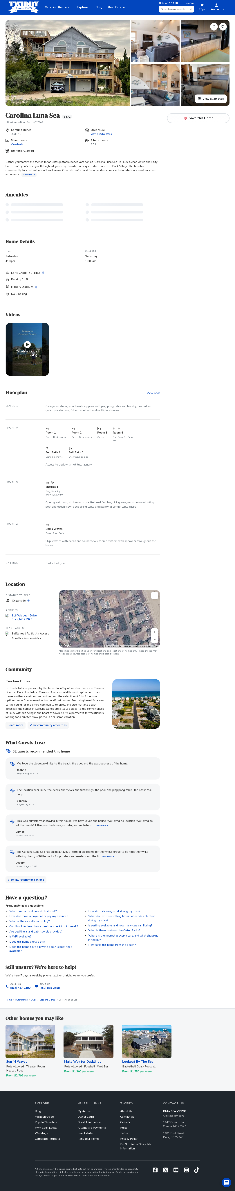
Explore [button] (82, 7)
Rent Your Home (88, 1139)
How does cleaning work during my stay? (114, 911)
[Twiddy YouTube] (177, 1171)
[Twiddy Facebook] (156, 1171)
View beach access (101, 134)
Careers (125, 1122)
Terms (156, 646)
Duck (33, 999)
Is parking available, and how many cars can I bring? (120, 925)
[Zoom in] (154, 632)
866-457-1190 (174, 1111)
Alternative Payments (92, 1128)
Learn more (15, 725)
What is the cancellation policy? (29, 921)
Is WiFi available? (20, 936)
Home (9, 999)
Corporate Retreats (47, 1139)
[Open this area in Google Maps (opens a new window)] (66, 645)
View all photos (213, 99)
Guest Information (89, 1122)
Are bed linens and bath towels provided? (36, 931)
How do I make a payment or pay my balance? (38, 916)
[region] (109, 619)
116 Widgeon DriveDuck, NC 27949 (24, 617)
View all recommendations (26, 880)
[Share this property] (214, 27)
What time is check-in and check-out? (33, 911)
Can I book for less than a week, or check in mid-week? (43, 926)
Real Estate (116, 7)
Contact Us (127, 1117)
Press (123, 1128)
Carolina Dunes (47, 999)
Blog (99, 7)
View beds (17, 144)
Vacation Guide (44, 1117)
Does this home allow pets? (27, 942)
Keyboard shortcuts (112, 646)
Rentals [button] (57, 7)
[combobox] (176, 9)
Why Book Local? (46, 1128)
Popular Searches (46, 1122)
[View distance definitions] (29, 600)
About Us (126, 1111)
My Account (85, 1111)
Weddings (41, 1133)
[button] (217, 7)
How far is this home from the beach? (112, 945)
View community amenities (48, 725)
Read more (29, 174)
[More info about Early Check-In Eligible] (44, 272)
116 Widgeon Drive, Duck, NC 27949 (24, 122)
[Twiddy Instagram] (188, 1171)
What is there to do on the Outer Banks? (114, 930)
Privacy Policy (129, 1139)
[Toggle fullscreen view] (154, 595)
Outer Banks (21, 999)
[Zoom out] (154, 639)
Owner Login (86, 1117)
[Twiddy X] (167, 1171)
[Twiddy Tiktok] (196, 1171)
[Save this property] (223, 27)
